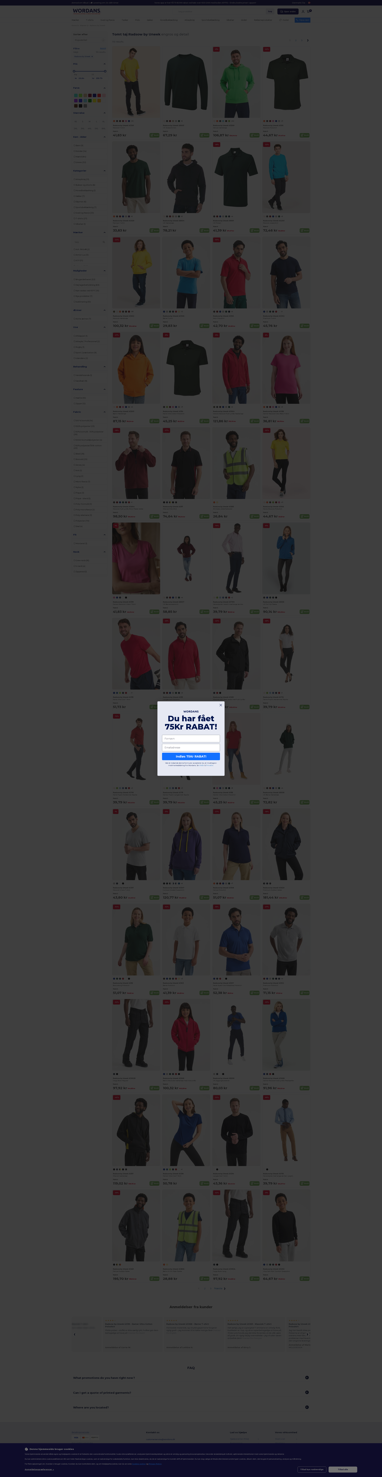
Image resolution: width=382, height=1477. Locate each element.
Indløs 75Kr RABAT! (191, 756)
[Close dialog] (220, 705)
